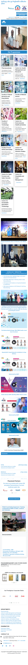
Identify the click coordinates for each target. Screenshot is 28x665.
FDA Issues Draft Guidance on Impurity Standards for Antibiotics (14, 291)
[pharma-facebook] (10, 653)
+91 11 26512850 (23, 24)
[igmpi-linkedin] (6, 653)
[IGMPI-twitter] (2, 653)
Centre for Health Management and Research (11, 620)
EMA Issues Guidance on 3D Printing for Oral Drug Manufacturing (14, 294)
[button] (14, 236)
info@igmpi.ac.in (9, 33)
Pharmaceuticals (4, 618)
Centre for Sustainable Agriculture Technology (11, 630)
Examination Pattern (5, 635)
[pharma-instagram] (13, 653)
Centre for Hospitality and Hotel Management (11, 629)
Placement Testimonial (14, 506)
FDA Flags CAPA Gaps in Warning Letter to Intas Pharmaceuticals (14, 287)
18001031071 (11, 24)
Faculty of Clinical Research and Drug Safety (11, 621)
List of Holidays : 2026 (8, 551)
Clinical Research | (17, 280)
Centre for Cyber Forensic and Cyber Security (11, 627)
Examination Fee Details (6, 637)
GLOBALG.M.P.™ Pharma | (7, 280)
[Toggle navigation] (24, 29)
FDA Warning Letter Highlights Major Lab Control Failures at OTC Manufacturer (14, 284)
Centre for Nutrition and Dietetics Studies (10, 626)
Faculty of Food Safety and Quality (8, 624)
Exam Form (3, 638)
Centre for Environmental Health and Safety (10, 623)
